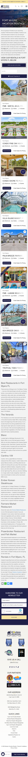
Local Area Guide (14, 726)
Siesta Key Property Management (14, 720)
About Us (14, 728)
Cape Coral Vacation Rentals (14, 716)
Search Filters (14, 65)
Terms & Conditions (21, 746)
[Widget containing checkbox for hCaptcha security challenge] (12, 611)
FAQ (14, 730)
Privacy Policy (14, 748)
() (15, 76)
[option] (14, 1)
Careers (14, 736)
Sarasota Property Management (14, 718)
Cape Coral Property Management (14, 724)
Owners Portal (14, 732)
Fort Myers (6, 103)
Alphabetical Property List (14, 734)
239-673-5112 (14, 662)
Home (1, 11)
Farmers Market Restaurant (19, 510)
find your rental (19, 754)
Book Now (6, 113)
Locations (5, 11)
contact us (6, 754)
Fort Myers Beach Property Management (14, 722)
